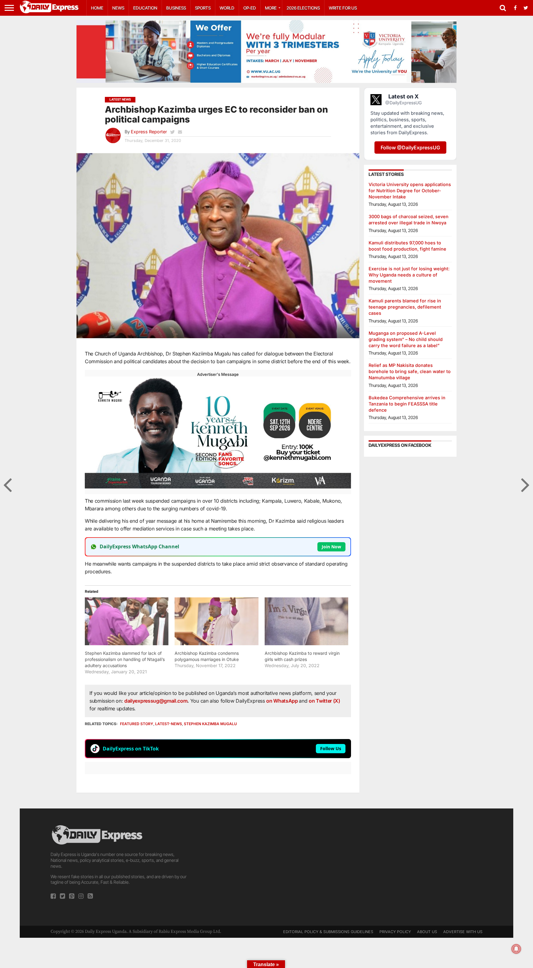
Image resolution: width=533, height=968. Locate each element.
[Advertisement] (266, 867)
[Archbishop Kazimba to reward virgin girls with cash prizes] (306, 621)
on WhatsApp (282, 701)
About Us (427, 931)
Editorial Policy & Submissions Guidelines (328, 931)
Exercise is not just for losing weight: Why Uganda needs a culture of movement (409, 275)
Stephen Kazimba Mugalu (210, 723)
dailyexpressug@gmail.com (155, 701)
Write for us (343, 7)
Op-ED (249, 7)
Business (176, 7)
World (227, 7)
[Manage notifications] (516, 949)
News (118, 7)
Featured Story (136, 723)
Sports (203, 7)
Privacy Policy (395, 931)
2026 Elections (303, 7)
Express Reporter (149, 131)
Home (97, 7)
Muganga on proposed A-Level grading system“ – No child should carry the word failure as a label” (406, 339)
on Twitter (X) (324, 701)
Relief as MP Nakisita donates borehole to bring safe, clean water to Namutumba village (410, 371)
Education (145, 7)
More (271, 7)
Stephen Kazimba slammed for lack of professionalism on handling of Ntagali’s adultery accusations (125, 659)
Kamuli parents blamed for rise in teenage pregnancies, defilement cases (405, 307)
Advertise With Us (462, 931)
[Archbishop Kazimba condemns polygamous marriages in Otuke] (216, 621)
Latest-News (168, 723)
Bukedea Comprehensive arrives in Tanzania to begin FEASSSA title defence (407, 404)
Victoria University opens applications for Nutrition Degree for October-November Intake (410, 190)
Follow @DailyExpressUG (410, 147)
